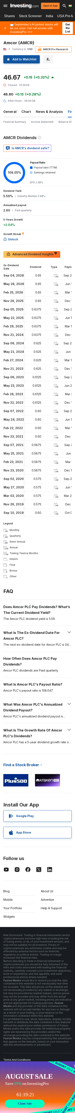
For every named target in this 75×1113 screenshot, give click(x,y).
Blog (6, 891)
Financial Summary (14, 121)
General (9, 112)
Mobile (8, 899)
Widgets (9, 916)
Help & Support (51, 908)
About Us (47, 891)
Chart (26, 112)
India (49, 16)
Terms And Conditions (17, 1059)
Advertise (47, 899)
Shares (9, 16)
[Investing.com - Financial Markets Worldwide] (24, 5)
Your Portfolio (12, 908)
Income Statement (42, 121)
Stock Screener (30, 16)
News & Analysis (49, 112)
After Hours (15, 100)
